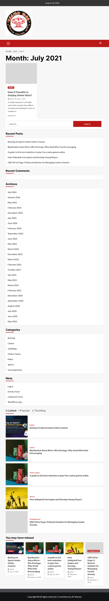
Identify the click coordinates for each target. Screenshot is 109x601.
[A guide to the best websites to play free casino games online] (17, 474)
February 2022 (14, 264)
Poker (10, 359)
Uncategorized (15, 370)
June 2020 (12, 316)
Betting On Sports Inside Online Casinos (26, 142)
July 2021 (12, 275)
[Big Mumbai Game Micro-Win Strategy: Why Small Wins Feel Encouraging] (17, 450)
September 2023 (15, 233)
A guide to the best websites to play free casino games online (36, 152)
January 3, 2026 (35, 577)
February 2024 (14, 228)
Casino (11, 87)
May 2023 (12, 244)
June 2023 (12, 239)
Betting (11, 338)
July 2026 (12, 192)
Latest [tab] (12, 410)
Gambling (12, 348)
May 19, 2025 (54, 574)
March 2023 (13, 249)
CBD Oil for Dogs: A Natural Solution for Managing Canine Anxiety (38, 162)
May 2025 (12, 202)
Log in (10, 386)
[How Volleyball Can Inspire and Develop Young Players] (17, 498)
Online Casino (14, 354)
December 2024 (15, 213)
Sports (11, 364)
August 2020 (14, 306)
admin (12, 99)
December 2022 (15, 254)
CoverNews (63, 596)
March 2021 (13, 285)
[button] (8, 43)
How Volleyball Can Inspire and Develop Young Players (33, 157)
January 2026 (14, 197)
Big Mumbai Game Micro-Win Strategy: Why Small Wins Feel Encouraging (42, 147)
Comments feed (15, 397)
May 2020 (12, 321)
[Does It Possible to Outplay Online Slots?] (21, 73)
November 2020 (15, 295)
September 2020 (15, 301)
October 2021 (14, 270)
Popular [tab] (24, 410)
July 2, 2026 (14, 572)
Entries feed (13, 391)
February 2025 (14, 207)
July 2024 (12, 218)
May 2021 (12, 280)
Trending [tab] (39, 410)
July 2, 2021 (21, 99)
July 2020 (12, 311)
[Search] (100, 43)
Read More (12, 116)
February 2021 (14, 290)
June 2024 (12, 223)
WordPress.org (15, 402)
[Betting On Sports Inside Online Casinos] (17, 426)
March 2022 (13, 259)
